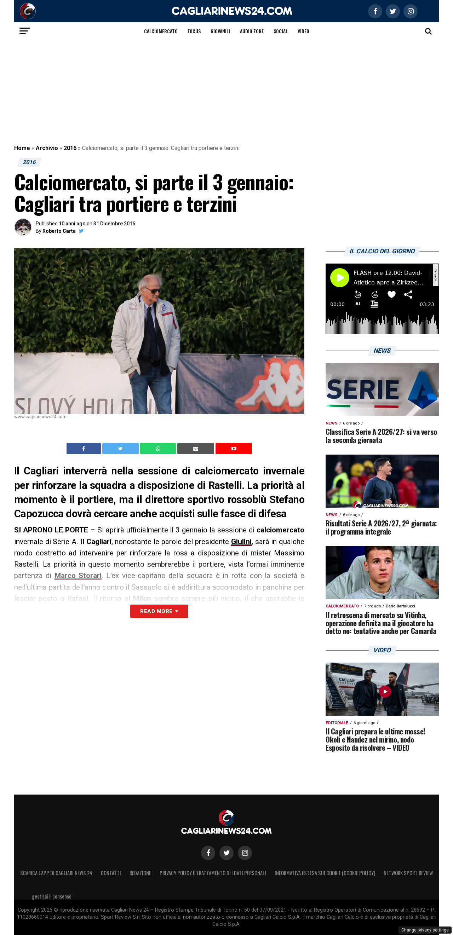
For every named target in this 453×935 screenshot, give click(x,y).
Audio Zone (252, 31)
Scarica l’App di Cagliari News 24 (56, 873)
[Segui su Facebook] (208, 853)
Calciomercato (161, 31)
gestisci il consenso (51, 896)
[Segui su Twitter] (226, 853)
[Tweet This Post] (121, 448)
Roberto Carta (59, 231)
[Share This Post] (159, 448)
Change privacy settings (425, 930)
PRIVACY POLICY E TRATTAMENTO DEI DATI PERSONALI (213, 873)
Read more (156, 611)
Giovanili (220, 31)
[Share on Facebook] (85, 448)
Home (22, 148)
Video (303, 31)
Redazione (140, 873)
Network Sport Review (408, 873)
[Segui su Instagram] (245, 853)
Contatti (111, 873)
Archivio (47, 148)
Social (281, 31)
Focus (194, 31)
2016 (70, 148)
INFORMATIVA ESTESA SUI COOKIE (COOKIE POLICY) (325, 873)
